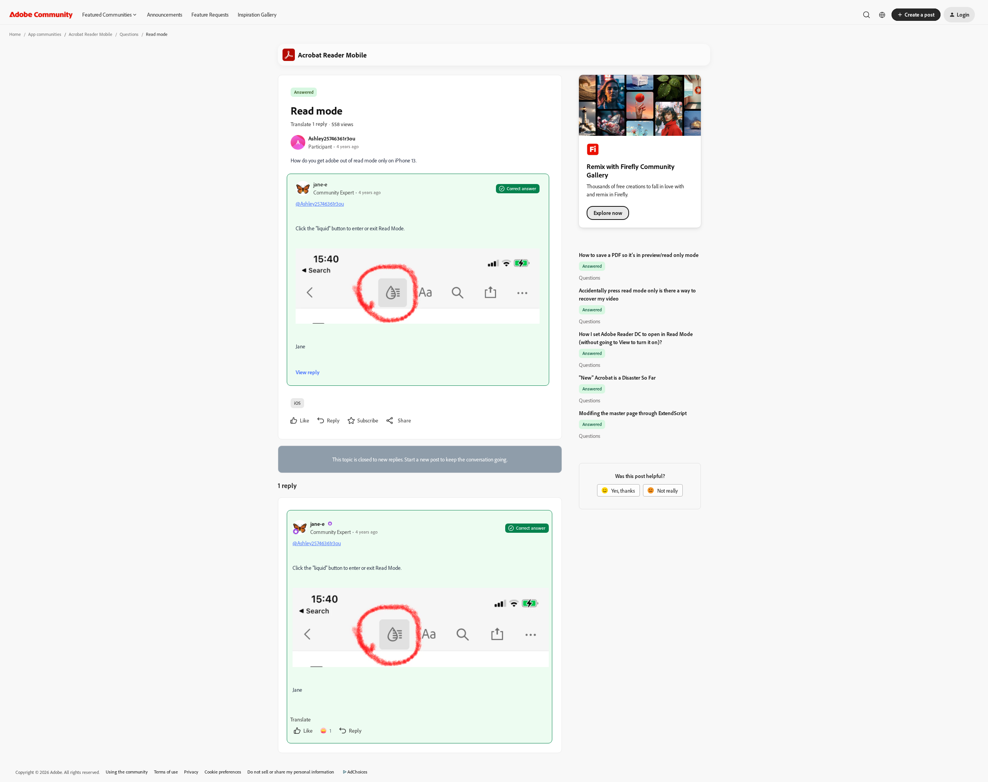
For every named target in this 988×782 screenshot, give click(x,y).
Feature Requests (209, 14)
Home (15, 34)
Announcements (164, 14)
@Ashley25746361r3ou (320, 203)
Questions (129, 34)
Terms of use (166, 772)
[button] (916, 14)
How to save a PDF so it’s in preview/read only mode (639, 255)
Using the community (127, 772)
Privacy (191, 772)
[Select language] (882, 14)
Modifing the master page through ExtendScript (633, 413)
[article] (419, 626)
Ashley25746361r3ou (331, 138)
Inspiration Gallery (257, 14)
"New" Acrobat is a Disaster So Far (617, 377)
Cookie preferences (223, 772)
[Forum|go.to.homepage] (41, 14)
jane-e (320, 184)
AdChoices (357, 772)
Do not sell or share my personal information (290, 772)
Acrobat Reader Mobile (90, 34)
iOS (297, 403)
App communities (44, 34)
